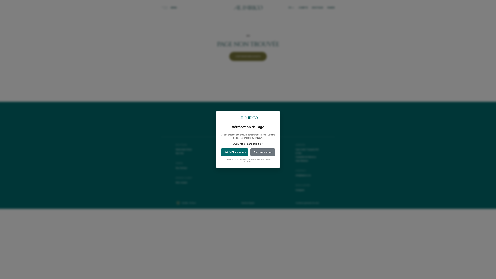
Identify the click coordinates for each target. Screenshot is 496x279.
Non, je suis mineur (263, 152)
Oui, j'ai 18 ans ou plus (235, 152)
